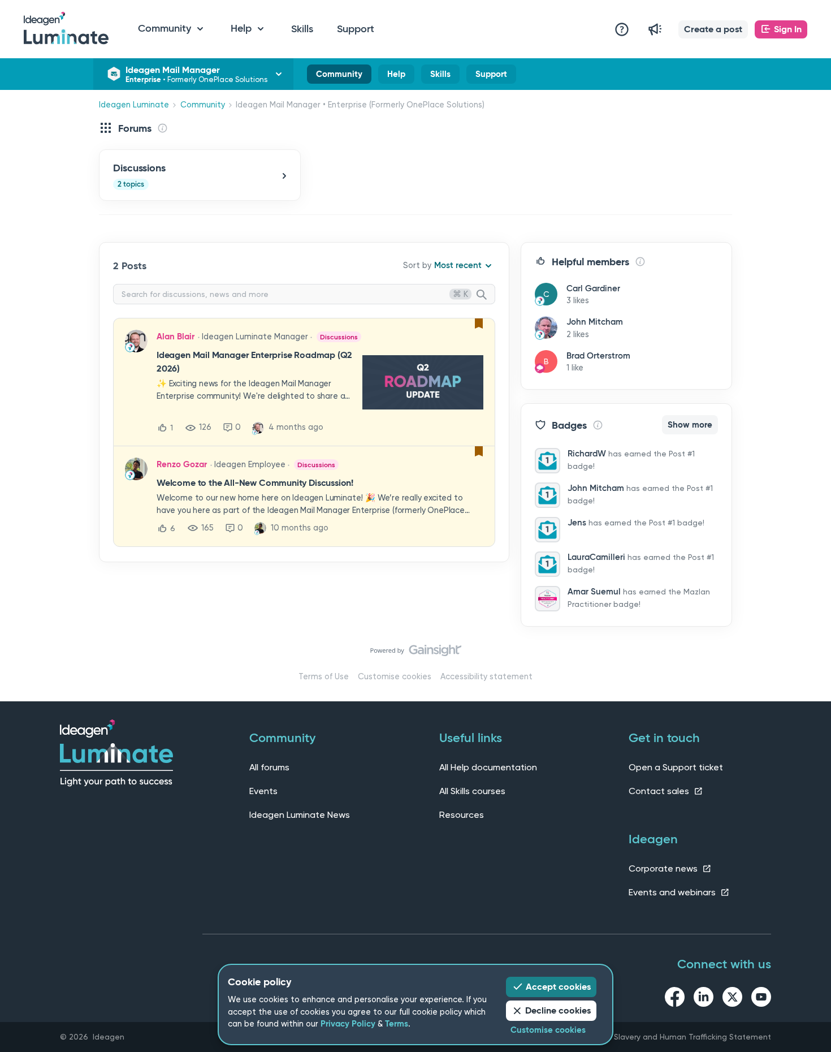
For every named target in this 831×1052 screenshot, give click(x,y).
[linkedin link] (703, 999)
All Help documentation (488, 767)
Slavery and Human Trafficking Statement (692, 1036)
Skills (302, 29)
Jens (577, 523)
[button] (713, 29)
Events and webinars (673, 892)
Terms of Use (323, 677)
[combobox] (304, 294)
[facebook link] (675, 999)
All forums (269, 767)
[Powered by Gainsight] (415, 653)
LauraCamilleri (596, 557)
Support (355, 29)
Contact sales (660, 791)
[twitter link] (732, 999)
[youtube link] (761, 999)
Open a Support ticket (676, 767)
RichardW (587, 454)
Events (263, 791)
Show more (690, 425)
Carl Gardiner (593, 288)
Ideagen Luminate (134, 105)
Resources (461, 814)
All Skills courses (472, 791)
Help (396, 76)
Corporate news (664, 868)
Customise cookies (394, 677)
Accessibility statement (486, 677)
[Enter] (486, 295)
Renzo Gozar (182, 464)
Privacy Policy (348, 1024)
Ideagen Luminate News (299, 814)
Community (339, 76)
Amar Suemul (594, 592)
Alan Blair (175, 336)
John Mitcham (594, 322)
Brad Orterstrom (598, 356)
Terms (396, 1024)
